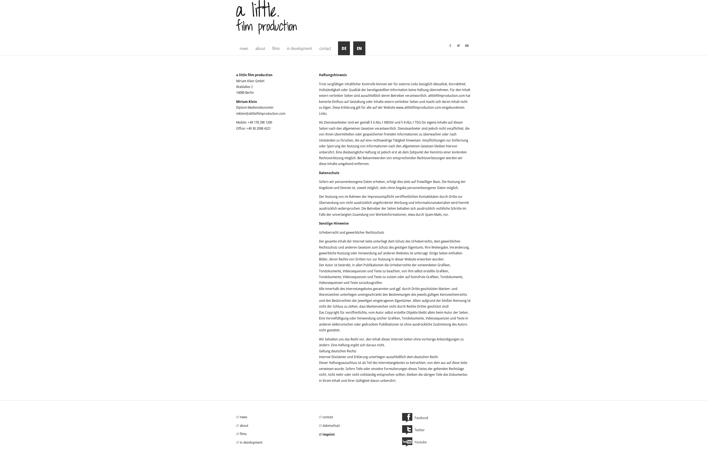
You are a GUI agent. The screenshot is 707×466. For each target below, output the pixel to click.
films (243, 433)
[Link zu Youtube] (467, 45)
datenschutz (331, 425)
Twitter (420, 429)
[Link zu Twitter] (458, 45)
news (243, 416)
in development (251, 442)
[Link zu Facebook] (450, 45)
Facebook (421, 417)
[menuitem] (244, 48)
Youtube (421, 442)
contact (328, 416)
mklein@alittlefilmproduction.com (260, 113)
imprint (329, 434)
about (244, 425)
